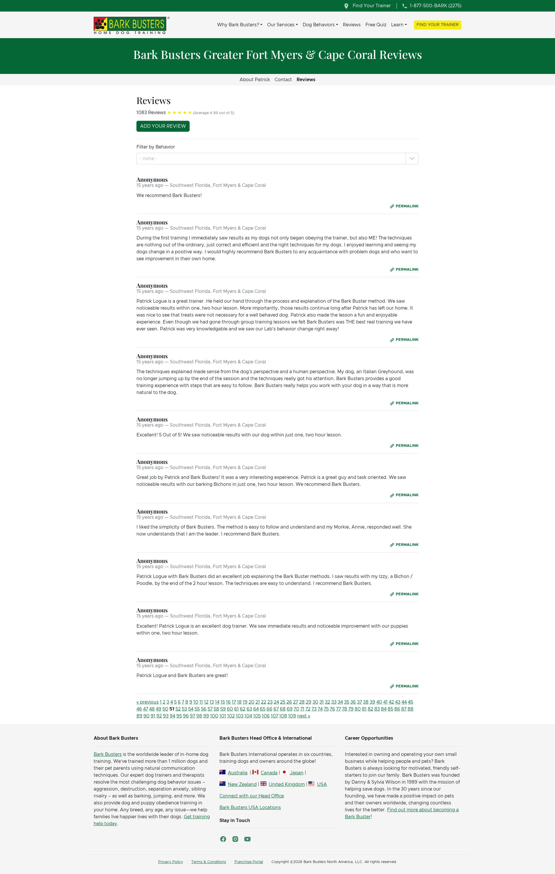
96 (186, 716)
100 (214, 716)
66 (269, 709)
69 (290, 709)
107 (274, 716)
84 (383, 709)
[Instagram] (235, 839)
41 (385, 702)
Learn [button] (397, 25)
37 (359, 702)
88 (410, 709)
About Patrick (255, 79)
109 (292, 716)
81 (364, 709)
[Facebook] (223, 839)
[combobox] (149, 158)
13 (212, 702)
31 (321, 702)
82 (370, 709)
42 (391, 702)
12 (206, 702)
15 (223, 702)
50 (165, 709)
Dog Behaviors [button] (319, 25)
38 (366, 702)
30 (315, 702)
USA (322, 784)
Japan (296, 773)
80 (358, 709)
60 (230, 709)
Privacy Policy (170, 862)
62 (242, 709)
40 (379, 702)
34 (340, 702)
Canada (269, 773)
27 (295, 702)
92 (159, 716)
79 (351, 709)
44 (404, 702)
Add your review (163, 126)
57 (210, 709)
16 (228, 702)
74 (320, 709)
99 (206, 716)
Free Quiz (375, 25)
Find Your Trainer (438, 25)
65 (262, 709)
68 (283, 709)
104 (248, 716)
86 (397, 709)
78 (344, 709)
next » (303, 716)
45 (410, 702)
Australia (237, 773)
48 (152, 709)
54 (190, 709)
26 (289, 702)
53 (184, 709)
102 (231, 716)
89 (139, 716)
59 (223, 709)
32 (327, 702)
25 (282, 702)
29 (308, 702)
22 (263, 702)
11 (201, 702)
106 (266, 716)
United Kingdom (287, 784)
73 (314, 709)
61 (236, 709)
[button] (412, 158)
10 (195, 702)
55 (197, 709)
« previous (147, 702)
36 (353, 702)
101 (222, 716)
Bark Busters (108, 754)
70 (296, 709)
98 (199, 716)
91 (153, 716)
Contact (283, 79)
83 (377, 709)
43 (397, 702)
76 (332, 709)
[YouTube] (247, 839)
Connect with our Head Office (251, 796)
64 (256, 709)
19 (245, 702)
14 (217, 702)
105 (257, 716)
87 (403, 709)
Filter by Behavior (155, 147)
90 (146, 716)
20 (251, 702)
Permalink (407, 206)
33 (333, 702)
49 (158, 709)
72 (308, 709)
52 (178, 709)
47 (145, 709)
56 (203, 709)
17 (234, 702)
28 (302, 702)
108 (283, 716)
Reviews (352, 25)
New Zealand (242, 784)
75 (326, 709)
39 (372, 702)
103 (239, 716)
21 (258, 702)
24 (276, 702)
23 (270, 702)
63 (249, 709)
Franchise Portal (248, 862)
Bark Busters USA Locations (250, 807)
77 (338, 709)
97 (192, 716)
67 (276, 709)
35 (346, 702)
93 (166, 716)
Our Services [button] (281, 25)
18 (239, 702)
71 (302, 709)
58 (216, 709)
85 (390, 709)
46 (139, 709)
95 (179, 716)
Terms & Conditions (208, 862)
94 (172, 716)
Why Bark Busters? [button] (238, 25)
